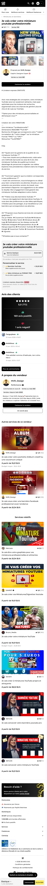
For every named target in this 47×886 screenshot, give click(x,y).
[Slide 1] (28, 61)
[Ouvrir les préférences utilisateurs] (41, 3)
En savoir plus (22, 411)
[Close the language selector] (35, 875)
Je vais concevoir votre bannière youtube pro (22, 723)
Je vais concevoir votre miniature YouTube (20, 765)
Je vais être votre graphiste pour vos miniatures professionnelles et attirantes (20, 553)
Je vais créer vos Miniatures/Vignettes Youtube (22, 594)
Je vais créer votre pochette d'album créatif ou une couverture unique (22, 458)
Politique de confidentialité (23, 867)
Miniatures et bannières (12, 17)
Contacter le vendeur (22, 84)
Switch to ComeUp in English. (21, 875)
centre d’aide (24, 793)
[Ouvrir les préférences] (32, 3)
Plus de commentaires (11, 369)
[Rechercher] (28, 3)
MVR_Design (26, 70)
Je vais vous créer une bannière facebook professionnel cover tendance (20, 502)
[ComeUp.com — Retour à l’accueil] (3, 3)
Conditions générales (22, 864)
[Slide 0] (10, 61)
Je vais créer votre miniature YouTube (18, 636)
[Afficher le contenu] (43, 827)
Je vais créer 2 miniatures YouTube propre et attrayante (21, 682)
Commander (29, 882)
